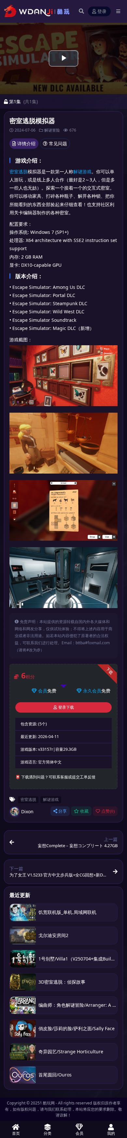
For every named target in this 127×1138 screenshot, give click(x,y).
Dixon (27, 811)
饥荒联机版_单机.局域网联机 (67, 912)
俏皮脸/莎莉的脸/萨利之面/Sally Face (76, 1028)
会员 (42, 691)
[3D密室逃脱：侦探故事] (23, 982)
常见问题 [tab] (58, 143)
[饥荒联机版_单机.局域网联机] (23, 912)
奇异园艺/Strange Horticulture (70, 1051)
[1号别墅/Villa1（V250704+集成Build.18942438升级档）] (23, 958)
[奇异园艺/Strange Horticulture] (23, 1051)
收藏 (84, 811)
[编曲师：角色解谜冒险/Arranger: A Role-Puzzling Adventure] (23, 1005)
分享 (62, 811)
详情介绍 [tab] (26, 143)
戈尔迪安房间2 (53, 935)
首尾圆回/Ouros (55, 1075)
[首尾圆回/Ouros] (23, 1075)
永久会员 (92, 691)
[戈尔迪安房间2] (23, 935)
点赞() (108, 811)
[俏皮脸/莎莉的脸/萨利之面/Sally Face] (23, 1028)
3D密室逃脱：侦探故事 (61, 982)
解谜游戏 (82, 171)
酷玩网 (49, 1103)
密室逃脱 (18, 171)
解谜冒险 (52, 130)
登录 (101, 11)
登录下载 (66, 707)
